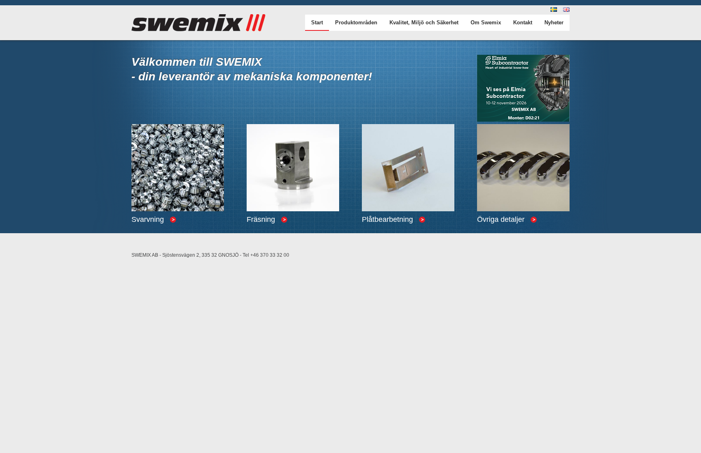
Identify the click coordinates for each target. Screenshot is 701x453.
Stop (140, 226)
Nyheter (553, 22)
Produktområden (356, 22)
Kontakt (522, 22)
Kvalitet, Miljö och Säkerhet (423, 22)
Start (317, 22)
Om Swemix (486, 22)
